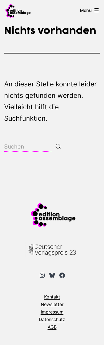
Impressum (52, 312)
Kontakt (52, 297)
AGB (52, 327)
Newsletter (52, 304)
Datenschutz (52, 319)
